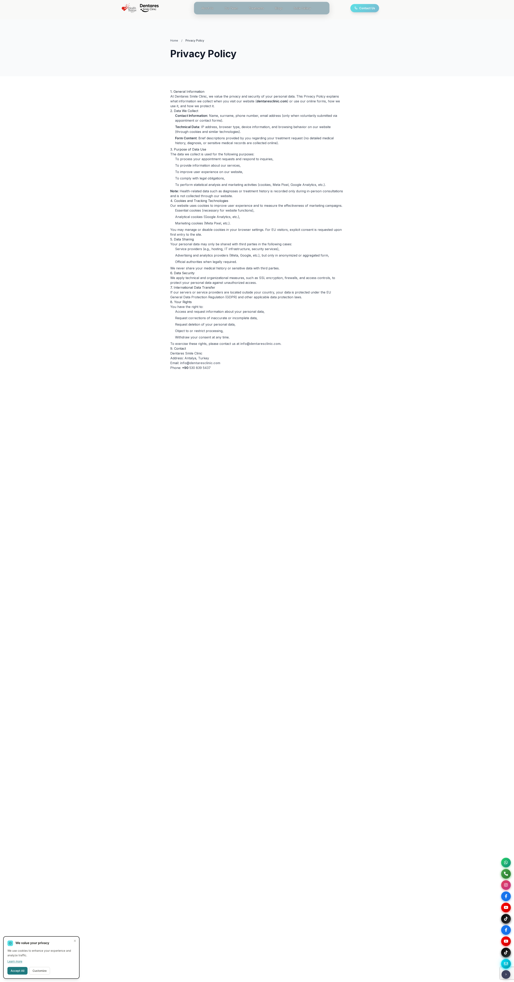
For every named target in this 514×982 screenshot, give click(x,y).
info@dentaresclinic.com (260, 344)
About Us (207, 8)
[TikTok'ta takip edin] (506, 952)
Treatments (256, 8)
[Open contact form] (506, 964)
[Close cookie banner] (75, 941)
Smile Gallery (302, 8)
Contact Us (367, 8)
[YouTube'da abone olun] (506, 941)
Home (174, 40)
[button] (506, 974)
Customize (40, 970)
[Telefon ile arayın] (506, 874)
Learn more (14, 961)
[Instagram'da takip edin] (506, 885)
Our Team (231, 8)
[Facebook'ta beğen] (506, 896)
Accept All (17, 970)
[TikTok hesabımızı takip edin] (506, 919)
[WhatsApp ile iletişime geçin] (506, 862)
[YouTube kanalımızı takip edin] (506, 907)
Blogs (278, 8)
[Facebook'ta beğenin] (506, 930)
